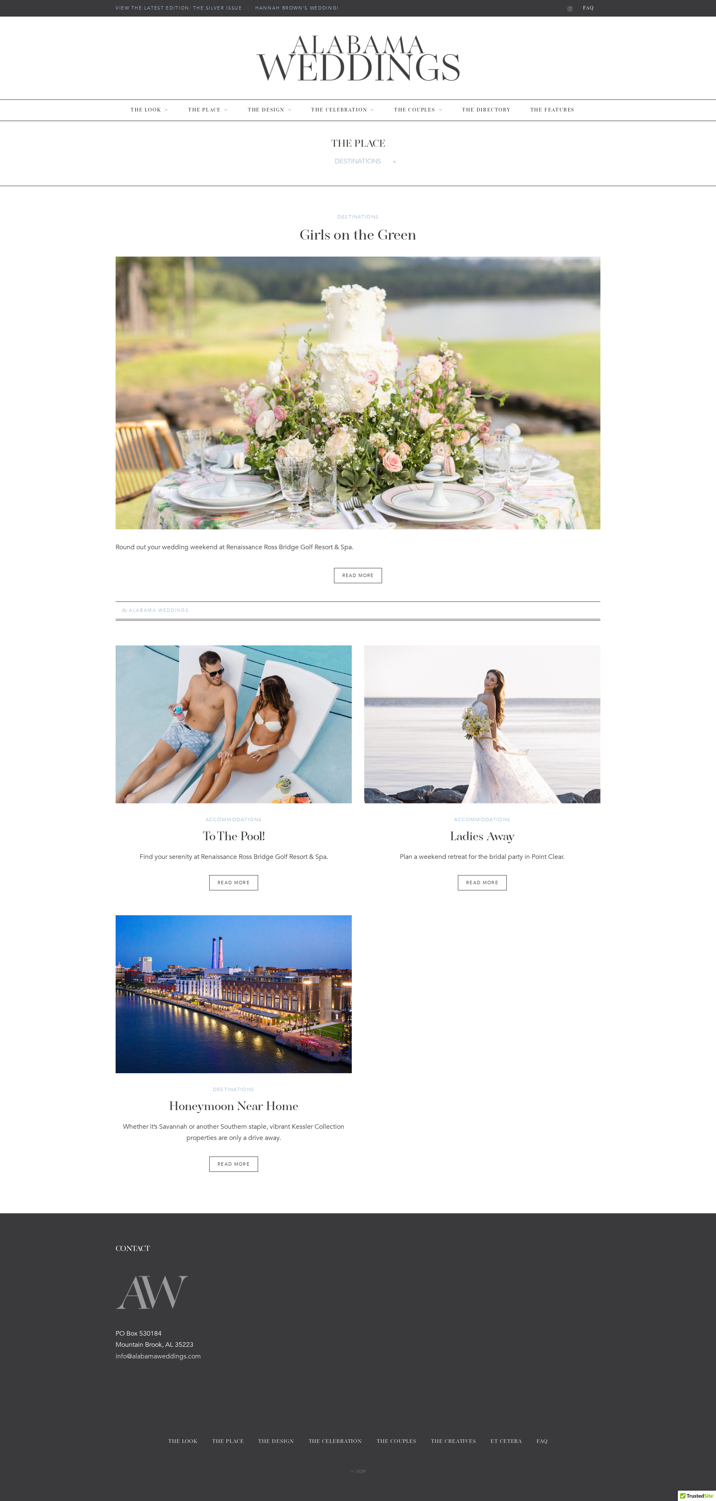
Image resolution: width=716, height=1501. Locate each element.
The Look (146, 110)
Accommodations (234, 819)
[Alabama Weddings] (358, 58)
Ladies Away (482, 837)
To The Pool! (234, 837)
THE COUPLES (414, 110)
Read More (234, 883)
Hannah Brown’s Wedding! (297, 8)
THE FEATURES (552, 110)
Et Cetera (506, 1441)
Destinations (358, 216)
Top (360, 1470)
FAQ (588, 8)
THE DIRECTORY (486, 110)
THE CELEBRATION (339, 110)
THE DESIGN (266, 110)
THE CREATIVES (453, 1441)
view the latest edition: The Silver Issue (179, 8)
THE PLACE (204, 110)
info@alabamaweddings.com (158, 1356)
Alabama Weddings (159, 610)
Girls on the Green (358, 236)
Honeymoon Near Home (233, 1107)
